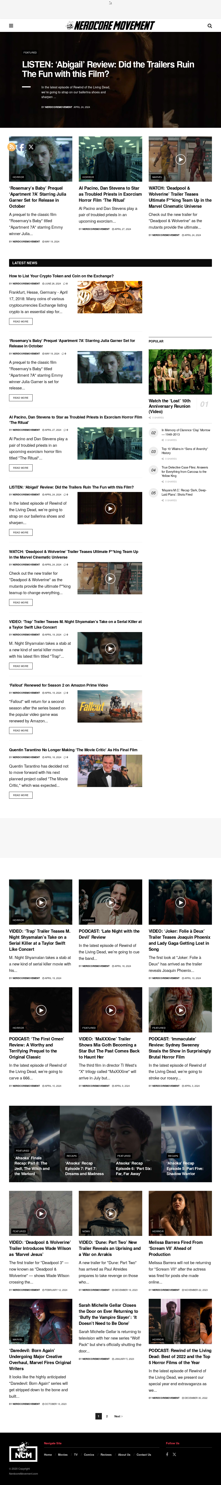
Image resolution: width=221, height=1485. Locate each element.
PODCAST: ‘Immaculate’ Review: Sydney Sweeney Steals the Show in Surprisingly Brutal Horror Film (180, 1047)
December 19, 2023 (125, 1289)
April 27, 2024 (122, 229)
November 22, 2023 (196, 1289)
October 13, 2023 (55, 1403)
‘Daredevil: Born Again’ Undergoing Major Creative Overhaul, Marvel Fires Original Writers (40, 1359)
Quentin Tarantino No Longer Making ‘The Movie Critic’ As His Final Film (73, 750)
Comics (89, 1454)
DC (154, 920)
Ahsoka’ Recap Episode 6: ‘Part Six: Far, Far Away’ (134, 1168)
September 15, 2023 (181, 1182)
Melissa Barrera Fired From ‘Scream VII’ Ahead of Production (176, 1248)
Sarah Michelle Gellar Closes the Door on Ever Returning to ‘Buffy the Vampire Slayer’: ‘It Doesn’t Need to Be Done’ (108, 1314)
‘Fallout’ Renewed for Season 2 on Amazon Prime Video (58, 685)
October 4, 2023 (26, 1182)
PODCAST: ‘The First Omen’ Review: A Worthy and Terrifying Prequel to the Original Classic (36, 1047)
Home (48, 1454)
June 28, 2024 (52, 283)
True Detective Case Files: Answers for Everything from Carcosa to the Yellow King (185, 471)
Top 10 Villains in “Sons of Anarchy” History (185, 451)
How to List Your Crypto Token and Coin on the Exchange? (61, 276)
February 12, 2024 (55, 1289)
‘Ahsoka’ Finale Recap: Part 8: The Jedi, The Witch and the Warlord (31, 1165)
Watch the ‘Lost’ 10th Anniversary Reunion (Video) (170, 405)
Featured (30, 52)
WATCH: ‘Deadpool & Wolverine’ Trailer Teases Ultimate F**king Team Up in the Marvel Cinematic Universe (180, 197)
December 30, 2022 (195, 1397)
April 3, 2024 (192, 1085)
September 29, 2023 (79, 1182)
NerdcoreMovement (58, 107)
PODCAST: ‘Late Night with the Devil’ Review (109, 934)
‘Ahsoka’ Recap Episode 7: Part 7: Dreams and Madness (84, 1168)
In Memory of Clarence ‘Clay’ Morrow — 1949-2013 (186, 432)
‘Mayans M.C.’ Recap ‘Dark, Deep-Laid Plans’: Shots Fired (184, 492)
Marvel (157, 177)
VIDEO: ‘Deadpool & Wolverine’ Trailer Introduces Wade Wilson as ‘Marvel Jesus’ (40, 1248)
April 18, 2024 (52, 757)
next (202, 114)
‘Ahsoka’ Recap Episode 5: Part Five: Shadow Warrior (185, 1168)
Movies (63, 1454)
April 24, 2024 (192, 235)
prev (184, 114)
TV (76, 1454)
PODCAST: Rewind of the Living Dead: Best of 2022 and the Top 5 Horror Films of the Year (180, 1356)
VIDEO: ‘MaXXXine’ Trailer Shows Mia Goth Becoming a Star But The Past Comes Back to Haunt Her (109, 1047)
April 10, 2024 (192, 978)
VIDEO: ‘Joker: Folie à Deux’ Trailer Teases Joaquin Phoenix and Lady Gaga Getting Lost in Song (179, 940)
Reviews (106, 1454)
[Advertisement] (110, 11)
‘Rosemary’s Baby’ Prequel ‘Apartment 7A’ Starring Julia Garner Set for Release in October (37, 197)
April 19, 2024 (52, 634)
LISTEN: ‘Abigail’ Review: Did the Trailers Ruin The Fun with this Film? (108, 69)
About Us (124, 1454)
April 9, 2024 (122, 1085)
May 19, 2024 (51, 241)
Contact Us (144, 1454)
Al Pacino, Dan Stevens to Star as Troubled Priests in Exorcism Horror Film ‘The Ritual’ (110, 194)
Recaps (72, 1155)
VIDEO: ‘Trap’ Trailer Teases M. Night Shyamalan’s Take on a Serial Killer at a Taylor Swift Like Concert (75, 624)
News (86, 1231)
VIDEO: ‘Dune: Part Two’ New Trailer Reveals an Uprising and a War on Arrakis (110, 1248)
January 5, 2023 (124, 1358)
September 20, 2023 (130, 1182)
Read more (20, 321)
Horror (18, 177)
